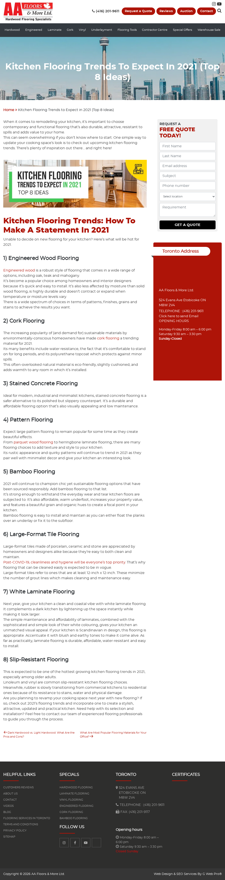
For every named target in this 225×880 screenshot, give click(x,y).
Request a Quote (138, 11)
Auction (186, 11)
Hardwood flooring (76, 787)
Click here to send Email (178, 316)
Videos (8, 806)
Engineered (33, 30)
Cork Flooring (71, 812)
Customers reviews (18, 787)
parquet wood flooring (33, 442)
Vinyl (82, 30)
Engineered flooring (76, 806)
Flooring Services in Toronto (26, 818)
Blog (7, 812)
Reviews (166, 11)
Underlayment (101, 30)
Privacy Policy (15, 830)
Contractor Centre (154, 30)
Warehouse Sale (209, 30)
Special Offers (182, 30)
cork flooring (108, 338)
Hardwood (12, 30)
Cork (70, 30)
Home (8, 110)
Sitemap (9, 836)
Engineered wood (19, 270)
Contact (206, 11)
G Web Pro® (212, 874)
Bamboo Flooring (74, 818)
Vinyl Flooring (71, 799)
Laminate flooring (74, 793)
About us (10, 793)
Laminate (55, 30)
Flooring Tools (127, 30)
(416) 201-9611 (107, 11)
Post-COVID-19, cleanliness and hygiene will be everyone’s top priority (64, 562)
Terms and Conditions (20, 824)
